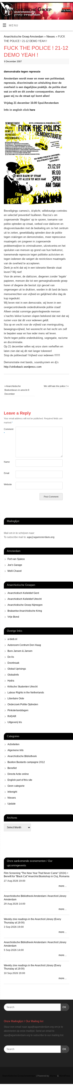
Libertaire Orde (16, 698)
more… (63, 886)
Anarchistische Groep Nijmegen (25, 604)
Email (6, 473)
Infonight (12, 791)
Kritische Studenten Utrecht (23, 686)
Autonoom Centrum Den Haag (24, 645)
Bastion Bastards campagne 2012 (26, 762)
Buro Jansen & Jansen (20, 651)
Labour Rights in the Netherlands (26, 692)
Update (12, 803)
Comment (7, 431)
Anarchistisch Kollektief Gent (23, 593)
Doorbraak (13, 662)
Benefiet (12, 768)
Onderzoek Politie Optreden (23, 704)
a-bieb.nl (12, 639)
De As (11, 656)
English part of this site (20, 780)
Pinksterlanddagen (18, 710)
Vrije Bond (13, 616)
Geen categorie (16, 785)
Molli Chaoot (14, 571)
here (32, 109)
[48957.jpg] (36, 206)
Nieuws (50, 36)
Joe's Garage (15, 565)
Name (7, 462)
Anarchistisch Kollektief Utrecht (25, 599)
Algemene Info (16, 750)
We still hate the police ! (56, 386)
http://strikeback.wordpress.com (23, 366)
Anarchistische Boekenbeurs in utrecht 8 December (16, 390)
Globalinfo (13, 674)
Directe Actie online (18, 774)
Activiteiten (13, 744)
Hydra (11, 680)
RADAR (12, 716)
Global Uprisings (17, 668)
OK (63, 1007)
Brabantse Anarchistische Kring (25, 610)
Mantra (53, 1076)
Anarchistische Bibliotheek (22, 756)
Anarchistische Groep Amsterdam (28, 12)
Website (7, 484)
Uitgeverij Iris (15, 722)
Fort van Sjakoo (16, 559)
